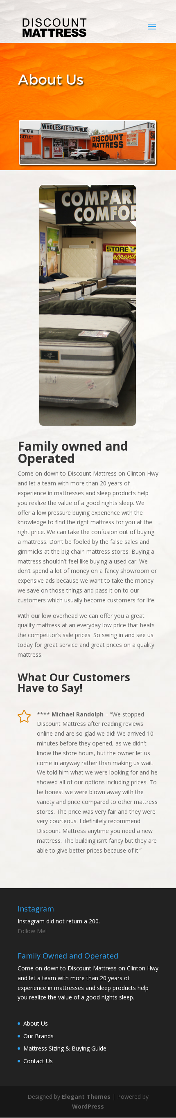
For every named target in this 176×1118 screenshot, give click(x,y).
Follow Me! (32, 931)
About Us (35, 1023)
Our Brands (38, 1036)
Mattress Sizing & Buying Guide (64, 1048)
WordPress (88, 1106)
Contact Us (38, 1061)
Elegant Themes (86, 1096)
